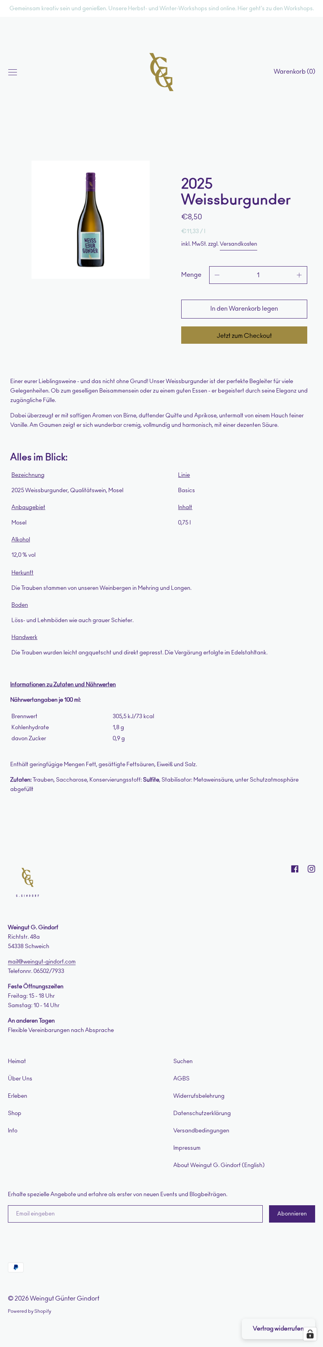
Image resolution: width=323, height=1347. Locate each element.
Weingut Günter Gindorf (64, 1298)
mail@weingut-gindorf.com (42, 962)
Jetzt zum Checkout (244, 336)
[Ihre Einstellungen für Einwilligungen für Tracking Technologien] (310, 1334)
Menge (191, 275)
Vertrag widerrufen (278, 1329)
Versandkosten (238, 244)
